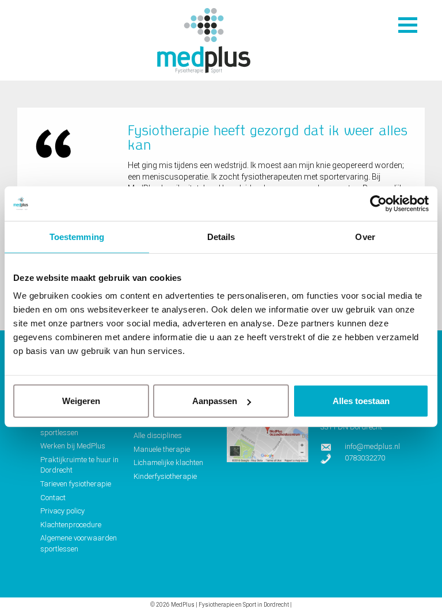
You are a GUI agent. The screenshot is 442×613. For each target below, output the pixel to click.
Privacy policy (62, 511)
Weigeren (81, 401)
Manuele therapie (162, 449)
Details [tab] (221, 236)
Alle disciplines (158, 435)
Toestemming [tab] (76, 236)
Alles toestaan (361, 401)
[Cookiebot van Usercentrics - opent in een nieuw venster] (378, 203)
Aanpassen (214, 401)
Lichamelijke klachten (168, 462)
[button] (407, 25)
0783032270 (365, 458)
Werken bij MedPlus (72, 445)
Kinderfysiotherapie (165, 476)
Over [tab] (365, 236)
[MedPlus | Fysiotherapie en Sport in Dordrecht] (204, 42)
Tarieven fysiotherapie (75, 483)
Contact (53, 497)
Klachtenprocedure (70, 524)
